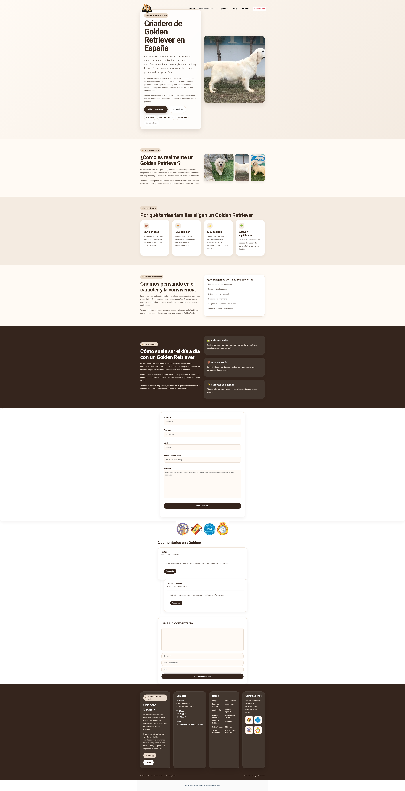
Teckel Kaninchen (216, 731)
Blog (235, 8)
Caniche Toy (217, 710)
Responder (170, 571)
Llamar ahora (177, 109)
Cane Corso (229, 704)
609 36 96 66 (181, 714)
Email (166, 443)
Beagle (214, 701)
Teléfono (167, 430)
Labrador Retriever (215, 722)
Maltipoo (228, 721)
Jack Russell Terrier (230, 716)
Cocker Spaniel (228, 711)
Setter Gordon (217, 727)
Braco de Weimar (215, 705)
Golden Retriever (215, 716)
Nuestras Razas (206, 8)
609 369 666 (259, 8)
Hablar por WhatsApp (156, 109)
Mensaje (167, 468)
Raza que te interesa (172, 456)
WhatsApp (149, 755)
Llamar (148, 762)
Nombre (167, 417)
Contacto (245, 8)
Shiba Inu (228, 727)
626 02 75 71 (181, 717)
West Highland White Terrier (230, 731)
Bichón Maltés (230, 701)
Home (192, 8)
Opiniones (224, 8)
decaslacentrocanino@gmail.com (189, 725)
